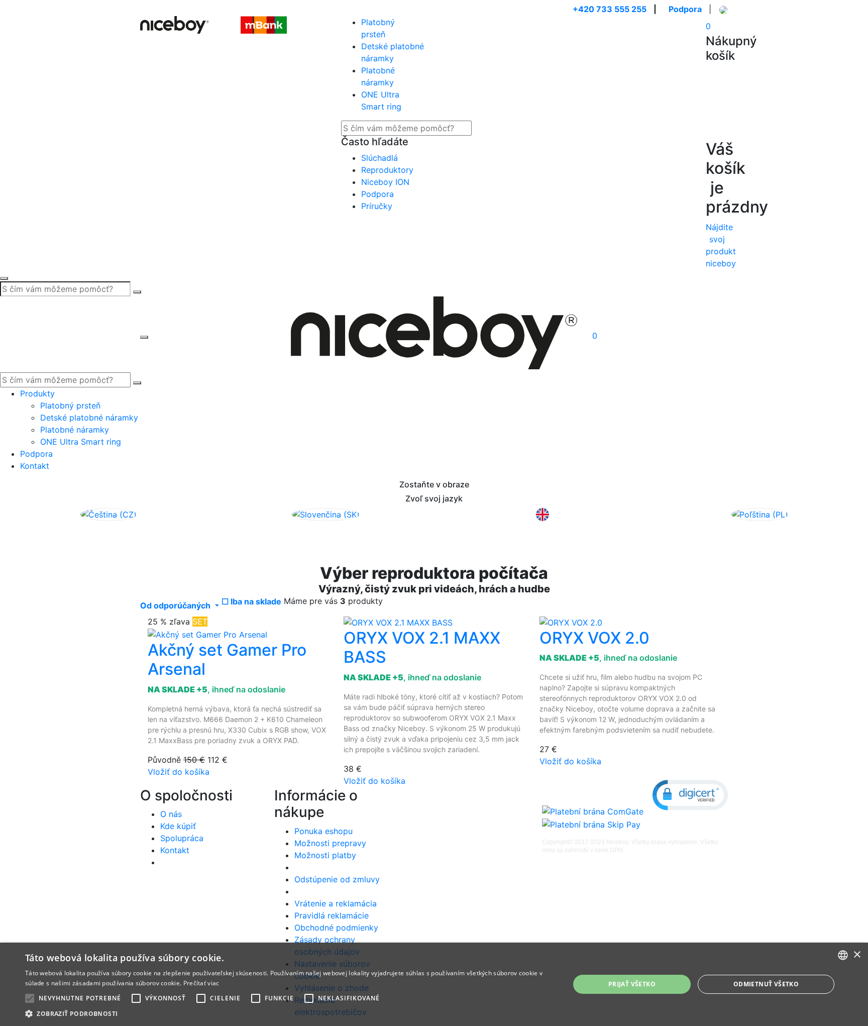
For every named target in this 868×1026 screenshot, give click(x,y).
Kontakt (34, 466)
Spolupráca (181, 838)
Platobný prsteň (70, 405)
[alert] (434, 984)
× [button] (856, 955)
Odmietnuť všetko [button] (766, 984)
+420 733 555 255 (609, 9)
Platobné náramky (74, 430)
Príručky (376, 206)
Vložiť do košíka (178, 772)
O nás (171, 814)
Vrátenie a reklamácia (335, 903)
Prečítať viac (201, 983)
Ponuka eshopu (323, 831)
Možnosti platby (325, 855)
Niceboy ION (385, 182)
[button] (690, 795)
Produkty (37, 393)
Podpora (685, 9)
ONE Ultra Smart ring (80, 442)
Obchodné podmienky (336, 927)
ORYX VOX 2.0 (594, 638)
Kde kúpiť (178, 826)
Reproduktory (387, 170)
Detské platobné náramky (89, 418)
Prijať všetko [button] (632, 984)
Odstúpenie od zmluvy (337, 879)
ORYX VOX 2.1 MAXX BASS (422, 647)
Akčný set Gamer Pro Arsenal (227, 659)
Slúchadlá (379, 158)
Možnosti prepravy (330, 843)
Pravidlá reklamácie (331, 915)
